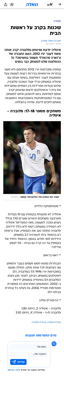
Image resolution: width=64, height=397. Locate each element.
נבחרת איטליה (54, 314)
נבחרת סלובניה (39, 314)
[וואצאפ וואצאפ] (12, 4)
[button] (49, 4)
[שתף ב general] (5, 4)
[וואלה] (32, 4)
